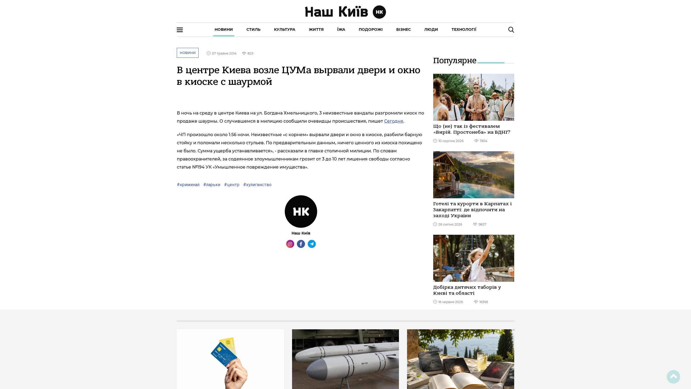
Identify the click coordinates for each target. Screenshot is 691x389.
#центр (231, 184)
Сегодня (393, 121)
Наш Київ (301, 233)
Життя (316, 29)
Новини (224, 29)
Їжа (341, 29)
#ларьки (211, 184)
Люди (431, 29)
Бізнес (403, 29)
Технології (464, 29)
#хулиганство (257, 184)
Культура (284, 29)
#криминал (188, 184)
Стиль (253, 29)
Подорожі (371, 29)
